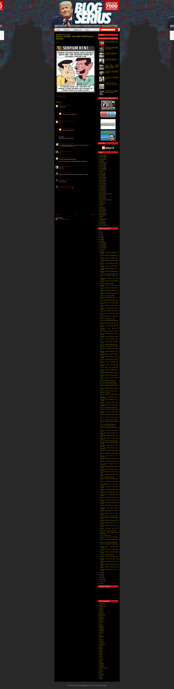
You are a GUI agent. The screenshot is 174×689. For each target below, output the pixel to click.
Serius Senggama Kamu (103, 225)
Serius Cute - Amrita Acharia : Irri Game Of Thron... (109, 515)
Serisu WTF (101, 207)
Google (100, 216)
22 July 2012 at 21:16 (69, 179)
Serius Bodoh (101, 183)
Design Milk (101, 627)
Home (58, 29)
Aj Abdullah (61, 157)
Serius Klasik (101, 169)
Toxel (100, 669)
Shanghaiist (101, 665)
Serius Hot (101, 175)
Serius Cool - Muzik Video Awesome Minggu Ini (108, 542)
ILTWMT (100, 651)
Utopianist (101, 675)
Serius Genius (101, 180)
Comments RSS (77, 29)
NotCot (100, 660)
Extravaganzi (101, 636)
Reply (60, 108)
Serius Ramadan (102, 214)
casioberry (64, 113)
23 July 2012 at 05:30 (69, 186)
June (101, 572)
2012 (100, 241)
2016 (100, 234)
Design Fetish (101, 626)
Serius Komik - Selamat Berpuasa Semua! (107, 425)
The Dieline (101, 666)
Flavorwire (101, 639)
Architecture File (102, 606)
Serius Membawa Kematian (104, 193)
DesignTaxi (101, 632)
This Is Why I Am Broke (103, 668)
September (102, 247)
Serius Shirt (101, 192)
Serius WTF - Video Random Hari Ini (106, 554)
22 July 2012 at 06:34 (70, 128)
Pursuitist (101, 662)
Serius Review (102, 210)
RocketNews (101, 663)
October (101, 246)
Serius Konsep (102, 162)
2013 (100, 239)
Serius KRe (101, 220)
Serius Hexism (102, 208)
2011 (100, 583)
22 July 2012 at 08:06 (68, 157)
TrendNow (101, 671)
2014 (100, 237)
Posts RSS (66, 29)
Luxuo (100, 657)
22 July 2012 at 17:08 (66, 172)
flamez (60, 172)
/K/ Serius (101, 204)
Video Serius (101, 156)
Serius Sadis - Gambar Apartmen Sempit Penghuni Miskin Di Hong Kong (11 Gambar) (111, 48)
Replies (61, 110)
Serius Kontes (101, 222)
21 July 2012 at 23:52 (70, 143)
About (87, 29)
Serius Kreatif (101, 159)
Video (100, 201)
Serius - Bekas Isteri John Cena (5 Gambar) (108, 380)
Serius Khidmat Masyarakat (104, 199)
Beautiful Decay (102, 614)
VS (99, 171)
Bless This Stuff (102, 615)
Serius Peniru (101, 190)
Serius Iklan (101, 189)
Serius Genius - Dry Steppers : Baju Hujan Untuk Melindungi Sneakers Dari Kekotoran (111, 91)
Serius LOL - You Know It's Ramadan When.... (108, 382)
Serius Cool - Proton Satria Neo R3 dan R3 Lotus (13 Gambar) (111, 54)
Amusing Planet (102, 603)
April (101, 576)
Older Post (93, 214)
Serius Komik (62, 96)
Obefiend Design (84, 685)
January (101, 581)
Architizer (101, 608)
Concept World (102, 621)
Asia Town (101, 611)
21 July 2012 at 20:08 (66, 105)
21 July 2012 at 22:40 (69, 137)
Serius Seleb (101, 177)
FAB (100, 638)
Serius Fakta (101, 163)
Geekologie (101, 642)
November (102, 244)
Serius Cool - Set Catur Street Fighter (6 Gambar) (109, 440)
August (101, 249)
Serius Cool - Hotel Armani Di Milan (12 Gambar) (109, 419)
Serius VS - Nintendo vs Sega (105, 535)
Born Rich (101, 617)
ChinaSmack (101, 618)
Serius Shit (101, 174)
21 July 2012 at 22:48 (71, 113)
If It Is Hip (101, 650)
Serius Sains (101, 223)
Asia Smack (101, 609)
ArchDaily (101, 605)
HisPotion (101, 645)
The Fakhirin (61, 179)
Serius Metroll (101, 202)
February (102, 579)
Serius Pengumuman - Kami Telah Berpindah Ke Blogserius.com (111, 42)
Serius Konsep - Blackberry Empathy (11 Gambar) (109, 273)
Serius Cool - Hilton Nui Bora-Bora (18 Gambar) (109, 383)
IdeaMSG (101, 648)
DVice (100, 635)
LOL (100, 205)
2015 (100, 236)
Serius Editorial (102, 219)
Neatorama (101, 659)
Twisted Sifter (101, 674)
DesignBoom (101, 630)
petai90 (63, 128)
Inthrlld (100, 654)
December (102, 242)
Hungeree (101, 647)
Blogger (74, 685)
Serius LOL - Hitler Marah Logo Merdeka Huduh (109, 344)
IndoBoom (101, 653)
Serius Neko (101, 178)
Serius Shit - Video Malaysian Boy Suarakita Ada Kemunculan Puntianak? (111, 72)
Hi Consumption (102, 644)
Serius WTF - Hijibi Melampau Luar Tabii (107, 318)
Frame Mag (101, 641)
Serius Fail (101, 181)
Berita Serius (101, 184)
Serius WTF (101, 165)
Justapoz (101, 656)
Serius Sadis (101, 168)
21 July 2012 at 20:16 (70, 121)
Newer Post (58, 214)
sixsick (60, 105)
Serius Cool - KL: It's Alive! (104, 392)
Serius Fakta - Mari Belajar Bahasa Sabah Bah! (108, 83)
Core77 (100, 623)
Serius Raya (101, 196)
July (101, 251)
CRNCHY (101, 624)
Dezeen (100, 633)
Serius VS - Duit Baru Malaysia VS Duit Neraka (108, 407)
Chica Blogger (104, 685)
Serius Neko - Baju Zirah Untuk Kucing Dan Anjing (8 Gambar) (111, 60)
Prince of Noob (62, 143)
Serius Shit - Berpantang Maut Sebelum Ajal (108, 424)
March (101, 577)
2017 (100, 232)
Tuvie (100, 672)
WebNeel (101, 678)
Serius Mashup (102, 187)
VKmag (100, 677)
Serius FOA (101, 195)
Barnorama (101, 612)
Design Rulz (101, 629)
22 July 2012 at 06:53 (68, 151)
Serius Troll (101, 211)
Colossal (100, 620)
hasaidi (60, 166)
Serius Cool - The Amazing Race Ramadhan (108, 530)
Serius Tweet (101, 198)
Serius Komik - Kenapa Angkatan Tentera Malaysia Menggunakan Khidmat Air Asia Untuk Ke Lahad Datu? (111, 66)
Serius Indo (101, 172)
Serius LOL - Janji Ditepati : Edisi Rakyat (107, 295)
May (101, 574)
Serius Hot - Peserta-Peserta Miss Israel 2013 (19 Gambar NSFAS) (111, 78)
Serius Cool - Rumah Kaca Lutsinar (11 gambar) (109, 390)
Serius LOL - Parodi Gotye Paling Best (107, 283)
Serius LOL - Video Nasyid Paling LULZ (107, 477)
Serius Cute (101, 166)
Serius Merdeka (102, 213)
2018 (100, 231)
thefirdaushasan (62, 121)
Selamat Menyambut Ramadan (65, 187)
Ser (100, 217)
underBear (61, 151)
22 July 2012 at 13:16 (66, 166)
